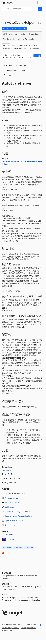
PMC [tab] (13, 45)
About (20, 625)
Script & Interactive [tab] (19, 49)
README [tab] (8, 66)
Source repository (12, 502)
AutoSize (29, 547)
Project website (11, 498)
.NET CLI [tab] (6, 45)
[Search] (40, 9)
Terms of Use (30, 625)
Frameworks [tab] (22, 66)
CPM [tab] (35, 45)
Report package (11, 525)
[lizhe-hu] (4, 539)
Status (5, 583)
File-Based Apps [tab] (34, 49)
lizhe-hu (10, 539)
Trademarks (7, 630)
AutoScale (18, 547)
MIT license (9, 507)
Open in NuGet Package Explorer (18, 516)
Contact (6, 572)
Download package (13, 511)
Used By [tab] (25, 70)
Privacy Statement (28, 627)
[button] (37, 55)
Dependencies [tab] (10, 70)
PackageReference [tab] (25, 45)
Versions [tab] (8, 75)
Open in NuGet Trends (14, 520)
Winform (7, 547)
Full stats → (6, 470)
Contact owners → (9, 534)
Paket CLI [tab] (6, 49)
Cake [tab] (5, 52)
